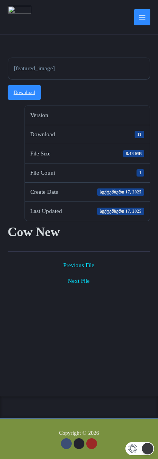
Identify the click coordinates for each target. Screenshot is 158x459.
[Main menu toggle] (142, 17)
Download (24, 92)
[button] (79, 407)
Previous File (78, 265)
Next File (79, 281)
